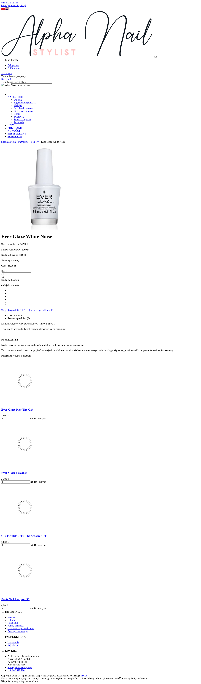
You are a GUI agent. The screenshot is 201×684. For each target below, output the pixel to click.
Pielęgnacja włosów (24, 111)
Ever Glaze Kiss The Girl (17, 409)
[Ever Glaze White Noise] (44, 229)
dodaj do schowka (10, 285)
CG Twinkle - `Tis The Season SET (23, 536)
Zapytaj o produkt (10, 310)
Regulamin (13, 622)
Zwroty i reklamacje (17, 631)
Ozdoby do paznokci (24, 108)
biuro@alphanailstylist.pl (13, 5)
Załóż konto (13, 68)
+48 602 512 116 (9, 2)
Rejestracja (13, 645)
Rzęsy (17, 114)
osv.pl (84, 675)
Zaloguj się (13, 65)
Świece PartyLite (22, 119)
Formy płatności (16, 625)
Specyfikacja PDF (47, 310)
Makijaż (18, 105)
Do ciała (18, 99)
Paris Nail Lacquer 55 (15, 599)
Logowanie (13, 642)
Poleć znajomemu (28, 310)
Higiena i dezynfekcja (24, 102)
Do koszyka (40, 418)
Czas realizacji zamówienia (21, 628)
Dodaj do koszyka (10, 280)
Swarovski (19, 116)
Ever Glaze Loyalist (14, 472)
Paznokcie (19, 122)
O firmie (12, 620)
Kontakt (12, 617)
